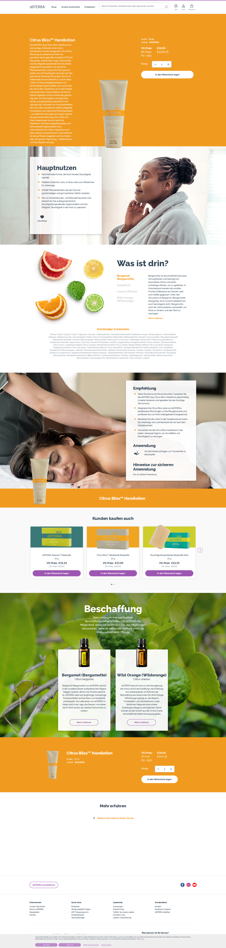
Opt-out (69, 945)
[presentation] (200, 550)
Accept (46, 945)
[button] (111, 584)
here (142, 939)
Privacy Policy (106, 945)
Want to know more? (91, 945)
